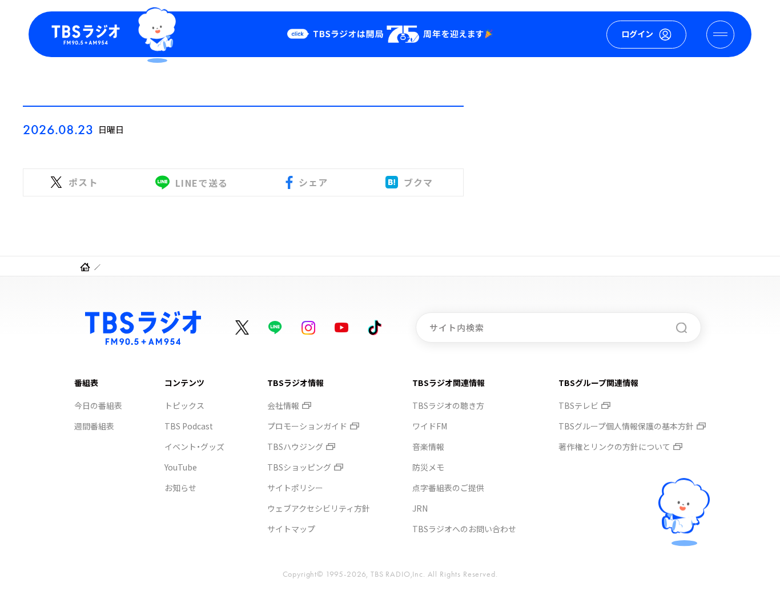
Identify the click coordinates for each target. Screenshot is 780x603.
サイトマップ (291, 528)
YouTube (180, 467)
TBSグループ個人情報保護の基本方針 (626, 426)
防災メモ (428, 467)
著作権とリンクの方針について (614, 446)
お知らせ (180, 487)
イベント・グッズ (194, 446)
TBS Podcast (188, 426)
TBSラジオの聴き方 (448, 405)
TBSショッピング (299, 467)
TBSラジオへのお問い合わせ (464, 528)
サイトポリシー (295, 487)
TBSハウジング (295, 446)
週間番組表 (94, 426)
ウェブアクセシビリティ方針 (318, 508)
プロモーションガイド (307, 426)
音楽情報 (428, 446)
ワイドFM (429, 426)
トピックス (184, 405)
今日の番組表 (98, 405)
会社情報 (283, 405)
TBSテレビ (578, 405)
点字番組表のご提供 (448, 487)
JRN (420, 508)
